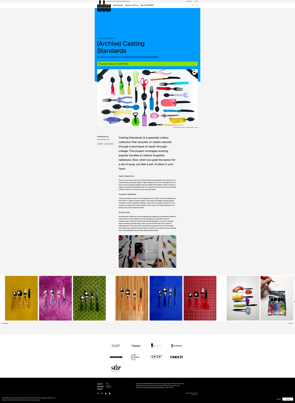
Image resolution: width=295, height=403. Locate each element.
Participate (118, 5)
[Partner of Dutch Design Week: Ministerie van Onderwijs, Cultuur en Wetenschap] (156, 345)
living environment (109, 143)
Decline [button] (279, 399)
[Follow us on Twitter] (106, 393)
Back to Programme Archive (107, 38)
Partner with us (131, 5)
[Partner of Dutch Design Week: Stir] (116, 368)
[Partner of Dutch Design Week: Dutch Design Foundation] (116, 345)
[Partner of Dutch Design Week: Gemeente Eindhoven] (176, 345)
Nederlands (189, 1)
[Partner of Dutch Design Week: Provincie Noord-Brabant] (116, 357)
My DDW (196, 1)
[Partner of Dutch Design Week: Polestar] (136, 345)
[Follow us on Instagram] (98, 393)
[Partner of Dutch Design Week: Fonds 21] (176, 357)
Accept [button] (288, 399)
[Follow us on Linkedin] (109, 393)
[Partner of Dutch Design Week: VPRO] (156, 357)
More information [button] (35, 400)
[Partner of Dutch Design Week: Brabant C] (136, 357)
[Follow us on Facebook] (102, 393)
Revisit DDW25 (147, 5)
